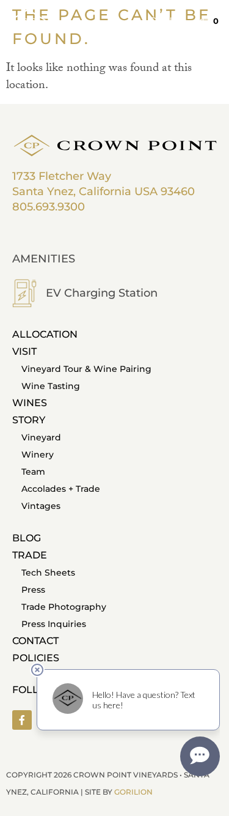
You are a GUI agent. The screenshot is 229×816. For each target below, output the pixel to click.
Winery (37, 454)
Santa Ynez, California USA (85, 191)
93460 (178, 191)
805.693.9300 (48, 206)
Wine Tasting (50, 385)
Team (33, 471)
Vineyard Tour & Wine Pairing (86, 368)
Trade (29, 555)
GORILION (133, 791)
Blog (26, 538)
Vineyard (41, 437)
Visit (24, 351)
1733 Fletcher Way (61, 176)
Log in (161, 21)
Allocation (45, 334)
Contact (35, 641)
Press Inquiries (53, 623)
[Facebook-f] (22, 720)
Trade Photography (63, 606)
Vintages (40, 505)
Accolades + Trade (60, 488)
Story (28, 420)
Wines (29, 403)
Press (33, 589)
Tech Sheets (48, 572)
